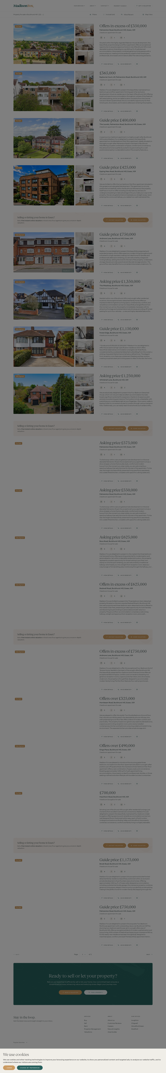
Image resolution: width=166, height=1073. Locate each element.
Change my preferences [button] (30, 1067)
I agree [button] (9, 1067)
